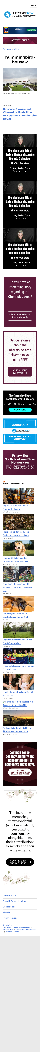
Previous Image (7, 49)
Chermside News (7, 925)
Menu (33, 5)
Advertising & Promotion (12, 932)
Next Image (16, 49)
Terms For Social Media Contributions (26, 929)
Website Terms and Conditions (22, 927)
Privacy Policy (7, 927)
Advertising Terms (8, 929)
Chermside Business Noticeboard (14, 901)
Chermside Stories (9, 895)
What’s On (6, 912)
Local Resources (9, 906)
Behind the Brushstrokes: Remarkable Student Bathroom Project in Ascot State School (17, 587)
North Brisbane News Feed (13, 483)
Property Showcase (10, 917)
